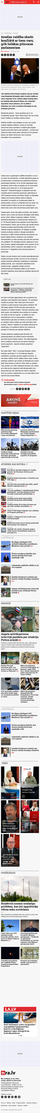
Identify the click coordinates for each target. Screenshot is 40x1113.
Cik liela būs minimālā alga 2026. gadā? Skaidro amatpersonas (22, 485)
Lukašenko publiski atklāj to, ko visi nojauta (25, 566)
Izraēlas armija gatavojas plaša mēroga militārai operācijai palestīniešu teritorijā (10, 454)
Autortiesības (4, 1105)
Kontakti (25, 1105)
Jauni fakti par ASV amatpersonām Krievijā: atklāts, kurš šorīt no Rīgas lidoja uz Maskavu (10, 936)
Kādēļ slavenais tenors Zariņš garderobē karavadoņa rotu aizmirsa (23, 524)
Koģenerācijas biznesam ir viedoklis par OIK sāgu (23, 479)
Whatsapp (29, 384)
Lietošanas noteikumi (31, 1103)
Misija (13, 1103)
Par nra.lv (3, 1103)
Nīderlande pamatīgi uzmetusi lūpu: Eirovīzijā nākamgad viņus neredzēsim (9, 432)
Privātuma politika (20, 1103)
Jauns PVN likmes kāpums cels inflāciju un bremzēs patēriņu (23, 511)
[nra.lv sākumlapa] (7, 2)
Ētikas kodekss (12, 1105)
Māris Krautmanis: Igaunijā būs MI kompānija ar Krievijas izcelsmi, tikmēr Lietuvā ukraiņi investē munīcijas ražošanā (29, 696)
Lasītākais (7, 537)
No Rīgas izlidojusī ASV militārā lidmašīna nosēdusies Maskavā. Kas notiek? (24, 544)
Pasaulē (15, 33)
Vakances (19, 1105)
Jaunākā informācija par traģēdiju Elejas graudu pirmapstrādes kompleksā (9, 963)
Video (5, 763)
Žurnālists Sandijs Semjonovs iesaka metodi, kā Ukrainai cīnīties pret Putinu (21, 472)
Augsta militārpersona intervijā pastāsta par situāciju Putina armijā (25, 591)
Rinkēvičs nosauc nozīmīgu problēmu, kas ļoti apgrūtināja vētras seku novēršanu (19, 906)
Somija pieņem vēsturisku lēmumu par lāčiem (22, 284)
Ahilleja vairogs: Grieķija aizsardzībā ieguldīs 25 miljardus (29, 453)
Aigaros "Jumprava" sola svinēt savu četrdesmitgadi (21, 517)
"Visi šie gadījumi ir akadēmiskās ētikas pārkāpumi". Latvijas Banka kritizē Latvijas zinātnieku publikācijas (23, 492)
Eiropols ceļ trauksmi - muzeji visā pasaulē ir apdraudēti (29, 962)
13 (12, 581)
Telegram (21, 384)
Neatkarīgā (7, 33)
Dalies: (12, 389)
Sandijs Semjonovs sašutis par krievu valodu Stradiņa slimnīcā (25, 578)
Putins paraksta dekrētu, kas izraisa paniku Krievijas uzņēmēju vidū (24, 555)
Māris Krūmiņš (5, 51)
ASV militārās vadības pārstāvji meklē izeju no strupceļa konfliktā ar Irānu (10, 694)
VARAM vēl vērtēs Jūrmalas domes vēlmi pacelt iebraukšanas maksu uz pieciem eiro (21, 531)
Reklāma (9, 1103)
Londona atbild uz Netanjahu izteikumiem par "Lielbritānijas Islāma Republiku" (30, 432)
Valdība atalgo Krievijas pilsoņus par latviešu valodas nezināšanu (21, 505)
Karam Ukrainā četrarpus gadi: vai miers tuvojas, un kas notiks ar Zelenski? (9, 668)
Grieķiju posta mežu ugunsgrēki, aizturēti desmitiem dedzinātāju (19, 499)
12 (31, 506)
